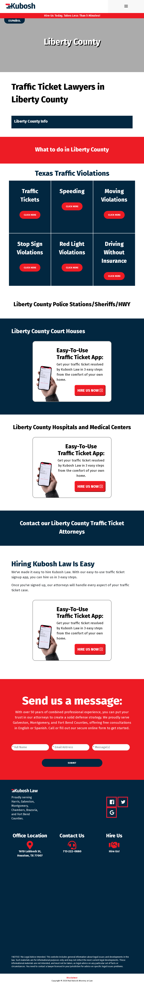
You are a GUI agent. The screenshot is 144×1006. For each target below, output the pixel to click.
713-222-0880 (72, 851)
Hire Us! (114, 851)
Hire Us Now (88, 390)
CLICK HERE (30, 215)
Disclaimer (72, 978)
